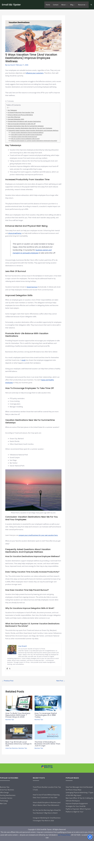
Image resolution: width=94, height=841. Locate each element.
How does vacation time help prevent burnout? (24, 136)
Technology (4, 801)
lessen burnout (32, 287)
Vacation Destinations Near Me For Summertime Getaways (26, 126)
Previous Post (7, 681)
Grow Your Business (12, 748)
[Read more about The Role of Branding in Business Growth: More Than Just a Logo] (48, 732)
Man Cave (3, 803)
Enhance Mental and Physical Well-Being (20, 115)
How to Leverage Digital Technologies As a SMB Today (46, 715)
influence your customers (35, 73)
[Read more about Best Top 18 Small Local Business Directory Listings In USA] (19, 732)
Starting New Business (7, 795)
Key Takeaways (12, 110)
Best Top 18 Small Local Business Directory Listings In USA (19, 744)
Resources (81, 5)
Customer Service (6, 798)
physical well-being (14, 233)
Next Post (60, 681)
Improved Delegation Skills (16, 119)
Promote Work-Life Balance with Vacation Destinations (24, 121)
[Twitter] (10, 669)
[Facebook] (7, 669)
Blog (71, 5)
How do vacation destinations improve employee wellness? (27, 132)
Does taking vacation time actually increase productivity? (26, 134)
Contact (55, 5)
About (63, 5)
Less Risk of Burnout (14, 117)
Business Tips (10, 719)
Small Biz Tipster (11, 4)
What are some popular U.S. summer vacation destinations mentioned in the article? (34, 140)
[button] (91, 5)
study (23, 360)
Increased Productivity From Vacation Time (21, 112)
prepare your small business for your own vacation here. (38, 535)
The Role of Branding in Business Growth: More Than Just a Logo (47, 744)
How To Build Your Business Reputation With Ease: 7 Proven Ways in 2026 (18, 715)
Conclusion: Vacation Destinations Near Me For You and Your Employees (30, 128)
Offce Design (4, 793)
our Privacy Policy (64, 835)
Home (48, 5)
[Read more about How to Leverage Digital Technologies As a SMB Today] (48, 703)
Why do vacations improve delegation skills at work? (25, 138)
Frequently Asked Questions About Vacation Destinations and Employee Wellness (33, 130)
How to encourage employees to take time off (21, 124)
